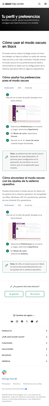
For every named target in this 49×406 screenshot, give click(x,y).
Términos (16, 384)
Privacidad (6, 384)
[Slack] (22, 374)
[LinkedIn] (12, 322)
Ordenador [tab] (9, 88)
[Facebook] (22, 322)
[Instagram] (17, 322)
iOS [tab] (19, 88)
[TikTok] (37, 322)
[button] (14, 294)
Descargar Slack (8, 379)
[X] (27, 322)
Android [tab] (28, 88)
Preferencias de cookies (32, 384)
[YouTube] (32, 322)
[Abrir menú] (45, 4)
